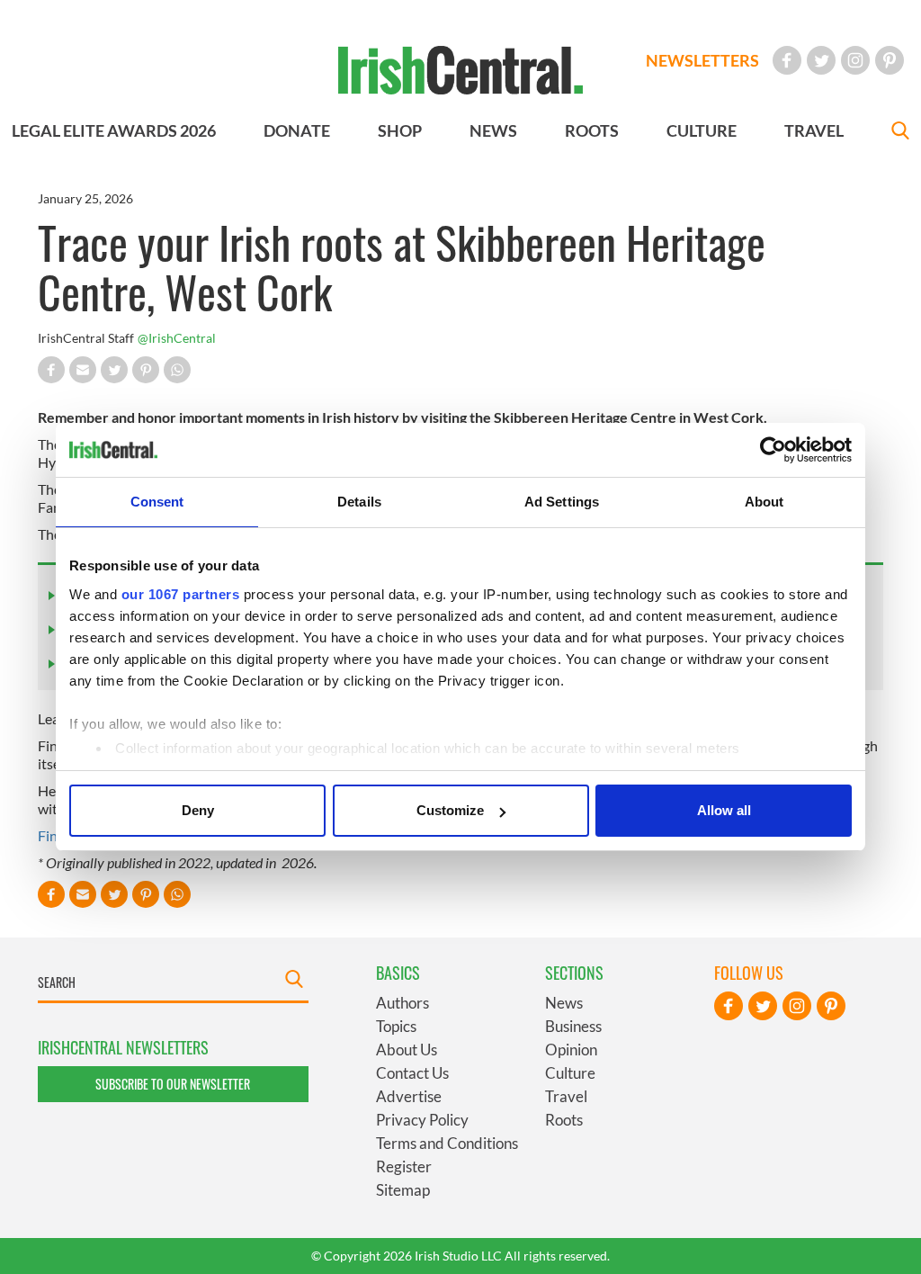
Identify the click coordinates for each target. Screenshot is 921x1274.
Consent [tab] (157, 501)
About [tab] (764, 501)
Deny (198, 810)
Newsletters (702, 60)
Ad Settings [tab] (561, 501)
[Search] (900, 132)
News (564, 1002)
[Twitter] (821, 60)
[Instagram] (855, 60)
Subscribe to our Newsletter (172, 1083)
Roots (564, 1119)
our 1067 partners (180, 594)
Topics (396, 1026)
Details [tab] (359, 501)
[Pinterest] (889, 60)
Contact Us (412, 1072)
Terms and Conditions (447, 1143)
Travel (566, 1096)
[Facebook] (787, 60)
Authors (402, 1002)
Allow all (724, 810)
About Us (406, 1049)
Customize (450, 810)
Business (573, 1026)
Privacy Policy (422, 1119)
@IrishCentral (177, 337)
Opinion (571, 1049)
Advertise (409, 1096)
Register (404, 1166)
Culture (570, 1072)
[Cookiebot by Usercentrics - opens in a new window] (773, 449)
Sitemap (403, 1189)
